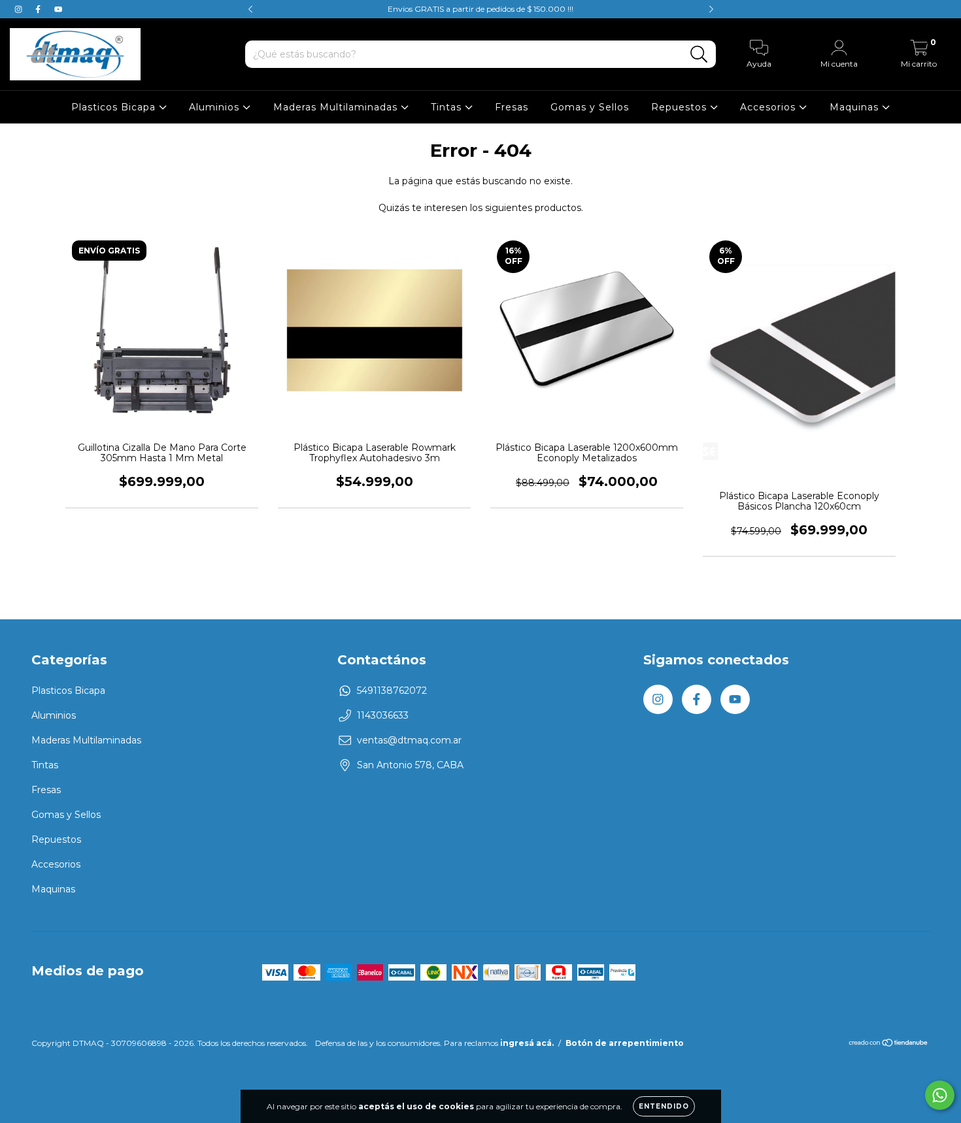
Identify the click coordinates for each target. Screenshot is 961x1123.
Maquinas (856, 107)
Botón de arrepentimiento (624, 1043)
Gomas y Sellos (589, 107)
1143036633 (383, 715)
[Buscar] (699, 54)
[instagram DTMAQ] (19, 9)
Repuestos (680, 107)
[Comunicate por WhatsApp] (939, 1095)
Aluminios (216, 107)
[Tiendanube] (889, 1044)
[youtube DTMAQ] (58, 9)
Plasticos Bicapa (115, 107)
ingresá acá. (527, 1043)
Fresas (511, 107)
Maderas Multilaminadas (337, 107)
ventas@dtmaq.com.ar (409, 740)
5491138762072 (392, 690)
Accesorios (769, 107)
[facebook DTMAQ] (39, 9)
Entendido (664, 1106)
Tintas (448, 107)
